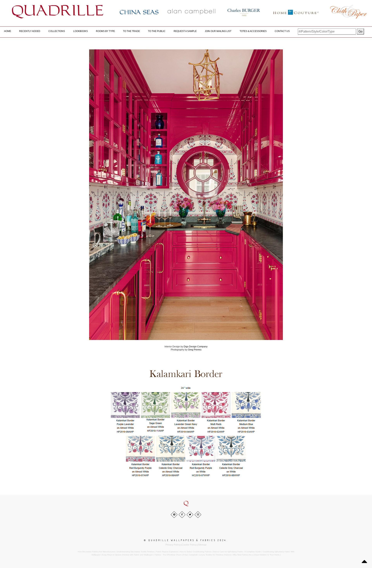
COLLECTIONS (56, 31)
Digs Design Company (196, 346)
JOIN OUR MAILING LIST (218, 31)
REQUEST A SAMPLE (185, 31)
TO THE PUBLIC (156, 31)
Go (360, 31)
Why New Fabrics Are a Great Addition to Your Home (256, 555)
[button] (186, 503)
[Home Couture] (296, 11)
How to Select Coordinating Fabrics (195, 552)
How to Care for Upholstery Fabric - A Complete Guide (237, 552)
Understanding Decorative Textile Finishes (135, 552)
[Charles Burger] (243, 11)
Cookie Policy (189, 544)
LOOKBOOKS (80, 31)
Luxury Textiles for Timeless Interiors (215, 555)
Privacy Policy (172, 544)
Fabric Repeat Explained (167, 552)
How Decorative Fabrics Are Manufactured (96, 552)
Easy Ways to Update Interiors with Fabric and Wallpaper (127, 555)
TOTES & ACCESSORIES (253, 31)
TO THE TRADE (131, 31)
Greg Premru (195, 349)
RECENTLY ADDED (29, 31)
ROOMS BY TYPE (105, 31)
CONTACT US (282, 31)
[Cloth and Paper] (348, 11)
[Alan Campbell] (191, 11)
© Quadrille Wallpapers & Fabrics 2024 (185, 540)
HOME (7, 31)
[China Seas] (139, 11)
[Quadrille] (57, 11)
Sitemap (202, 544)
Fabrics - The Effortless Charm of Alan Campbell (176, 555)
